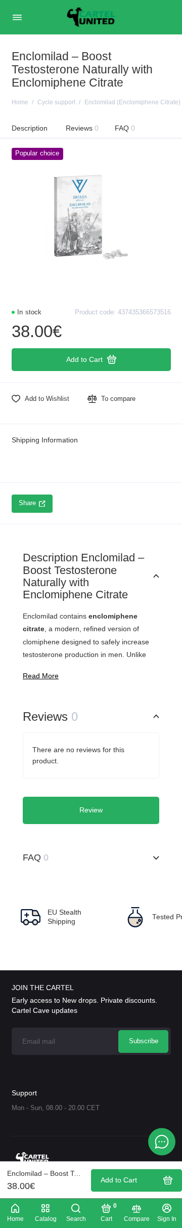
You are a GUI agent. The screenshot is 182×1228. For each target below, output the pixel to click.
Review (91, 810)
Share (27, 503)
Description (30, 128)
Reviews (82, 128)
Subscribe (143, 1041)
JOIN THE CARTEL (43, 987)
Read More (41, 676)
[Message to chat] (161, 1141)
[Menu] (17, 17)
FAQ (125, 128)
